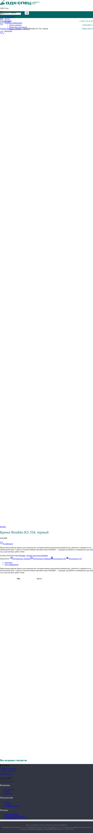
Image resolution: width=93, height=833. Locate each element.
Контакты (8, 793)
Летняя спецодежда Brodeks (37, 556)
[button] (86, 28)
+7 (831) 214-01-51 (86, 21)
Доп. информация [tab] (11, 565)
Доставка (8, 804)
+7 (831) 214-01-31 (86, 17)
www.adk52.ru (52, 827)
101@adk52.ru (87, 25)
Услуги (7, 791)
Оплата (7, 802)
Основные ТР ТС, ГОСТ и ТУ (16, 818)
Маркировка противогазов (15, 816)
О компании (9, 789)
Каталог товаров (9, 13)
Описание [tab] (8, 563)
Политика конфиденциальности (7, 781)
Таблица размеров (12, 814)
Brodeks (3, 527)
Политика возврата (12, 806)
